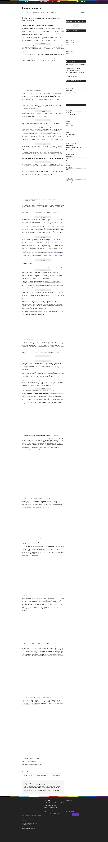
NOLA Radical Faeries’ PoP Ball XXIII (73, 68)
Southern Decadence (70, 94)
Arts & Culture (28, 764)
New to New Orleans (70, 156)
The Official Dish (69, 174)
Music (67, 152)
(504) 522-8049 (27, 829)
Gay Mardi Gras (69, 86)
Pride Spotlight (69, 165)
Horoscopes (68, 138)
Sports (67, 169)
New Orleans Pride (69, 90)
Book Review (68, 116)
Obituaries (68, 160)
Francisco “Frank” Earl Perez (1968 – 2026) (74, 76)
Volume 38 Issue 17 (70, 33)
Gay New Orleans (69, 83)
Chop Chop (68, 121)
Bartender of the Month (70, 114)
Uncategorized (69, 182)
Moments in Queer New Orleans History (73, 147)
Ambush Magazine (32, 8)
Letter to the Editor (69, 145)
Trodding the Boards (38, 764)
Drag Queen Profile (69, 125)
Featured (33, 764)
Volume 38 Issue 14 (70, 40)
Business (68, 119)
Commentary (68, 123)
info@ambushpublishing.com (29, 828)
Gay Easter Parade (69, 88)
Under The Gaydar (69, 184)
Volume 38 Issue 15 (70, 38)
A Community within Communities (72, 108)
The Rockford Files (69, 178)
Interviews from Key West (71, 143)
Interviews (68, 141)
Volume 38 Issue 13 (70, 42)
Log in (72, 837)
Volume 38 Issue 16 (70, 35)
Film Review (68, 130)
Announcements (69, 110)
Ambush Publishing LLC (46, 837)
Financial (67, 132)
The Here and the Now (70, 171)
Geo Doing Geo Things (70, 134)
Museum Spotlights (70, 149)
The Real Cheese (69, 176)
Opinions (67, 163)
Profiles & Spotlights (70, 167)
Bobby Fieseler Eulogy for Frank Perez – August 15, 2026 (54, 802)
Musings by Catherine (70, 154)
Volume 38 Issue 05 (70, 51)
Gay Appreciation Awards (71, 92)
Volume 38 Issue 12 (70, 44)
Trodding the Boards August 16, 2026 (73, 70)
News (67, 158)
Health (67, 136)
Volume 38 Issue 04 (70, 53)
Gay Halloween (69, 97)
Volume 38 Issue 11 (70, 46)
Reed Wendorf (67, 837)
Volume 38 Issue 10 (70, 49)
